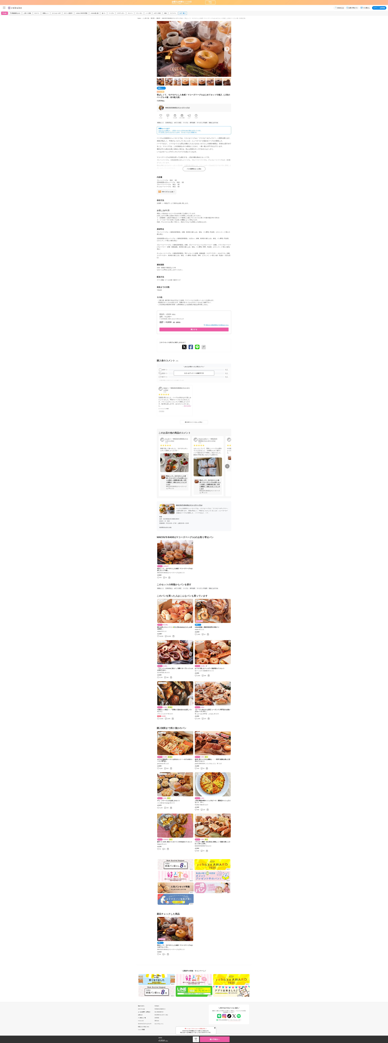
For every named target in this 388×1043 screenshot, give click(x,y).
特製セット (160, 122)
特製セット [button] (46, 13)
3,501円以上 (169, 122)
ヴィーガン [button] (139, 13)
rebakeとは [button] (340, 8)
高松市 (158, 18)
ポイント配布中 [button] (68, 13)
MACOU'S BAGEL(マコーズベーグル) (172, 18)
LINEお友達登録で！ (229, 1020)
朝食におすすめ (213, 122)
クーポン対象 (161, 91)
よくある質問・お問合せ (141, 1011)
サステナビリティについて (141, 1023)
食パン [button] (103, 13)
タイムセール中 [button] (56, 13)
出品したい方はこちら (141, 1026)
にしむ (167, 439)
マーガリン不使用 (202, 122)
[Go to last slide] (160, 48)
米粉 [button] (165, 13)
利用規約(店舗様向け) (160, 1009)
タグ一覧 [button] (182, 13)
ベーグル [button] (111, 13)
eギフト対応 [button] (157, 13)
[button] (15, 13)
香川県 (152, 18)
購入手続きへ (215, 1039)
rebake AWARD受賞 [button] (81, 13)
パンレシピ (141, 1020)
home (139, 18)
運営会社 (157, 1020)
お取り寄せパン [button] (353, 8)
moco (165, 388)
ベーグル (185, 122)
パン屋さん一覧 (141, 1017)
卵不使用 (192, 122)
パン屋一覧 (146, 18)
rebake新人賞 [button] (94, 13)
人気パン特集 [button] (27, 13)
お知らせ (140, 1014)
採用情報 (157, 1017)
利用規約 (157, 1006)
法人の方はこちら (159, 1023)
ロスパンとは (141, 1009)
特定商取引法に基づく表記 (165, 527)
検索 (5, 13)
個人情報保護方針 (159, 1011)
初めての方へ (141, 1006)
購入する (194, 329)
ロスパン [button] (36, 13)
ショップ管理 (141, 1029)
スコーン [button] (130, 13)
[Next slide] (227, 48)
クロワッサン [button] (120, 13)
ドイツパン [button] (173, 13)
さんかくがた (202, 439)
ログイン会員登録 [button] (379, 8)
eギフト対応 (177, 122)
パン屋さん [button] (366, 8)
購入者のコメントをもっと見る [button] (193, 422)
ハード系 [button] (148, 13)
